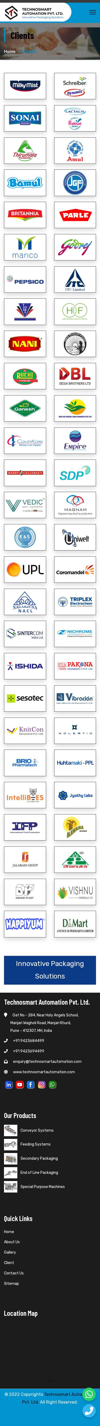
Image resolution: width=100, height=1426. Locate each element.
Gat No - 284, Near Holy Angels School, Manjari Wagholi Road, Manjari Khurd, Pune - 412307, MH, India (41, 1023)
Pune (50, 1381)
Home (9, 51)
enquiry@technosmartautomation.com (47, 1061)
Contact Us (14, 1273)
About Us (12, 1242)
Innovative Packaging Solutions (50, 970)
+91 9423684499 (28, 1041)
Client (9, 1263)
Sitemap (11, 1283)
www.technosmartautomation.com (44, 1072)
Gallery (10, 1252)
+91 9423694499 (28, 1051)
